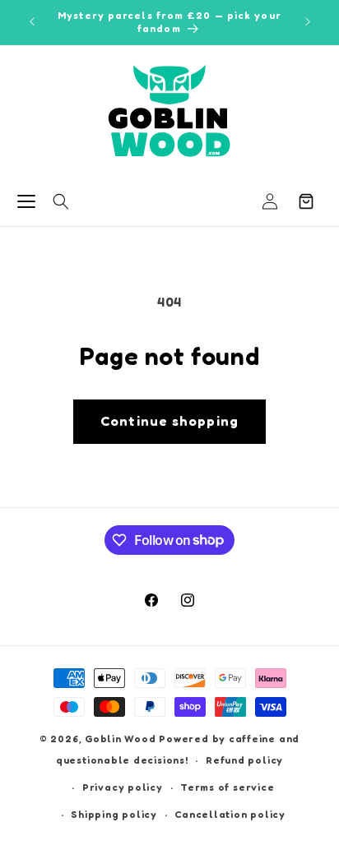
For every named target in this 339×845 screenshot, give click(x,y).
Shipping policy (114, 814)
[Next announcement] (308, 22)
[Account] (269, 201)
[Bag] (306, 201)
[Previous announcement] (32, 22)
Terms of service (227, 787)
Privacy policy (122, 787)
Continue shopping (169, 421)
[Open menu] (26, 201)
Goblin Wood (122, 738)
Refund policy (244, 760)
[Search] (60, 201)
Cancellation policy (230, 814)
